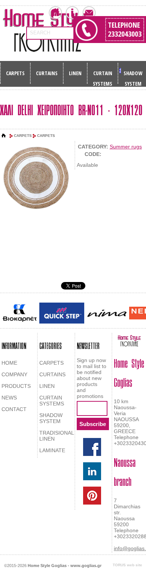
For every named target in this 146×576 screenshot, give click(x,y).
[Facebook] (92, 447)
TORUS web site (127, 565)
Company (72, 12)
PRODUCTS (16, 386)
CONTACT (14, 409)
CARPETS (15, 73)
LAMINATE (52, 450)
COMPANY (14, 374)
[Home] (3, 136)
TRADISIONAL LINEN (56, 436)
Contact (89, 12)
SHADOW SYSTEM (133, 75)
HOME (9, 363)
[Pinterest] (92, 496)
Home (55, 12)
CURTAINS (47, 73)
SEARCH (40, 33)
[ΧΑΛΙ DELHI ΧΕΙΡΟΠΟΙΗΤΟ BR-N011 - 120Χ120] (35, 177)
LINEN (75, 73)
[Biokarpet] (19, 313)
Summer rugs (126, 147)
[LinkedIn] (92, 471)
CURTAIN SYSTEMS (102, 75)
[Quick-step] (61, 313)
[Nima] (106, 313)
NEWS (9, 398)
